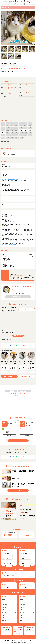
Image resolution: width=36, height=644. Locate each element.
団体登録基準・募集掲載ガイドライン (20, 275)
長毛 (27, 92)
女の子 (8, 587)
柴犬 (3, 558)
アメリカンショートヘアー (25, 560)
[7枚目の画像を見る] (11, 56)
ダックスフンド (9, 558)
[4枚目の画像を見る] (25, 49)
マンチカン (23, 556)
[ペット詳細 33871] (7, 432)
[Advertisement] (18, 109)
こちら (17, 278)
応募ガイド (12, 393)
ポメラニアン (5, 560)
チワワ (10, 556)
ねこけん (24, 428)
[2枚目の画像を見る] (11, 49)
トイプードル (5, 556)
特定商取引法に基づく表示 (14, 640)
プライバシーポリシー (23, 640)
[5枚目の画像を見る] (32, 49)
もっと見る (9, 565)
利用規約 (24, 393)
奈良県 (3, 132)
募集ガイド (16, 393)
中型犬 (8, 575)
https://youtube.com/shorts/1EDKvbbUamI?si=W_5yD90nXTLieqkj (14, 193)
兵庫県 (30, 130)
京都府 (21, 130)
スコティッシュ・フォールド (26, 558)
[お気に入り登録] (33, 43)
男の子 (9, 93)
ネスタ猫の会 (7, 428)
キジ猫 (29, 92)
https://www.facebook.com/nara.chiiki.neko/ (10, 179)
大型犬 (13, 575)
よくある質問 (20, 393)
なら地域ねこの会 (7, 73)
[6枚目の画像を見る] (4, 56)
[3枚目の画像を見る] (18, 49)
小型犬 (4, 575)
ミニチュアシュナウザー (7, 563)
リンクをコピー (23, 345)
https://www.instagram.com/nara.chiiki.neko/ (10, 176)
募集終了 (9, 84)
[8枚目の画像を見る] (18, 56)
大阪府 (25, 130)
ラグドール (23, 563)
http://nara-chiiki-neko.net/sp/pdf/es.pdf (10, 244)
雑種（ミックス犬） (6, 553)
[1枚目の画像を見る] (4, 49)
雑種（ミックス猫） (24, 553)
